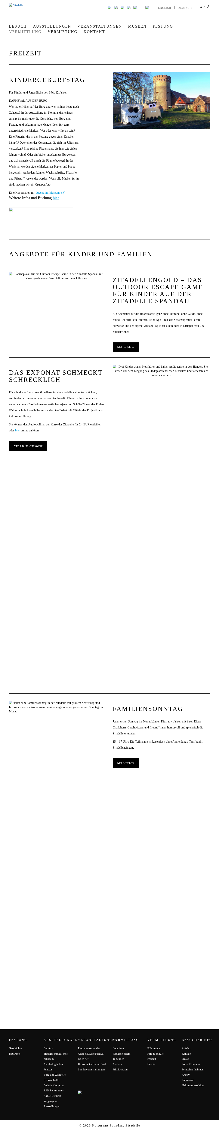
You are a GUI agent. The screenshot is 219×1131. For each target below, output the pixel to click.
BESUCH (18, 26)
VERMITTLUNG (25, 32)
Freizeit (151, 1058)
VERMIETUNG (62, 32)
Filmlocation (120, 1069)
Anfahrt (186, 1048)
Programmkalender (89, 1048)
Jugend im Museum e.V (50, 192)
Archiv (186, 1074)
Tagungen (118, 1058)
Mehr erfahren (126, 347)
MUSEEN (137, 26)
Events (151, 1064)
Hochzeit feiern (121, 1053)
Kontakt (94, 32)
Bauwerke (15, 1053)
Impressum (188, 1080)
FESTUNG (163, 26)
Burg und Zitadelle (55, 1074)
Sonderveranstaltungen (91, 1069)
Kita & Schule (155, 1053)
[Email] (129, 7)
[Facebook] (109, 7)
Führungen (153, 1048)
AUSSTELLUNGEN (52, 26)
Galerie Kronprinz (54, 1085)
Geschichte (15, 1048)
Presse (185, 1058)
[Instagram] (122, 7)
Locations (118, 1048)
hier (56, 198)
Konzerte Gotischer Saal (92, 1064)
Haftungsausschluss (193, 1085)
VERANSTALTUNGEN (99, 26)
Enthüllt (48, 1048)
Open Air (83, 1058)
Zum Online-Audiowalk (28, 445)
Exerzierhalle (51, 1080)
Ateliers (117, 1064)
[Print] (135, 7)
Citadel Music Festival (91, 1053)
